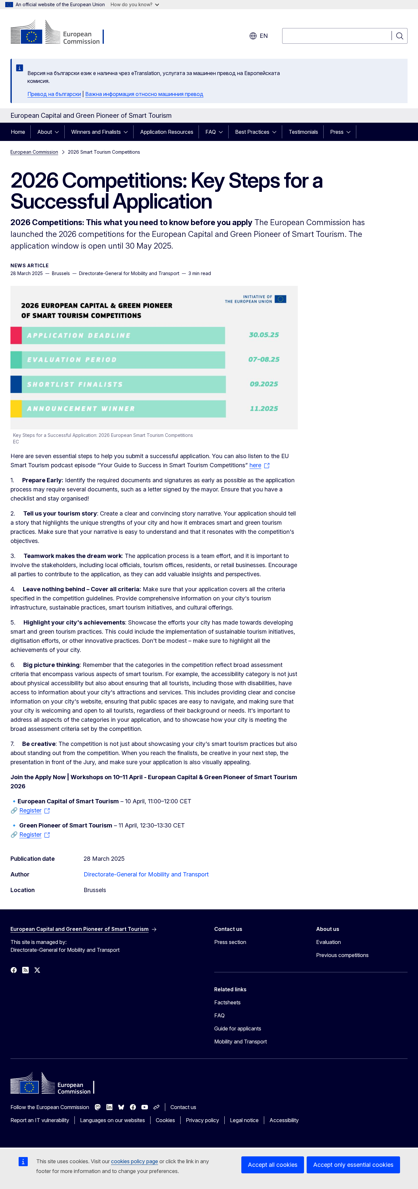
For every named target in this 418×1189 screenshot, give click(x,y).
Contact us (183, 1107)
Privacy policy (202, 1120)
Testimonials (303, 132)
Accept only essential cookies (353, 1164)
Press (337, 132)
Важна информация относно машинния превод (144, 94)
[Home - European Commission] (63, 33)
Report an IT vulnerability (39, 1120)
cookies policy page (134, 1161)
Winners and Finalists (96, 132)
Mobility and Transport (240, 1041)
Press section (230, 942)
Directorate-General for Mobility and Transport (146, 874)
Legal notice (244, 1120)
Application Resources (166, 132)
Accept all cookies (272, 1164)
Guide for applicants (237, 1028)
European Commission (34, 152)
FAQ (210, 132)
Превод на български (54, 94)
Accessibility (284, 1120)
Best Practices (252, 132)
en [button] (264, 35)
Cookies (165, 1120)
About (44, 132)
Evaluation (328, 942)
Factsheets (227, 1002)
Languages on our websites (112, 1120)
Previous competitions (342, 955)
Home (18, 132)
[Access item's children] (58, 132)
